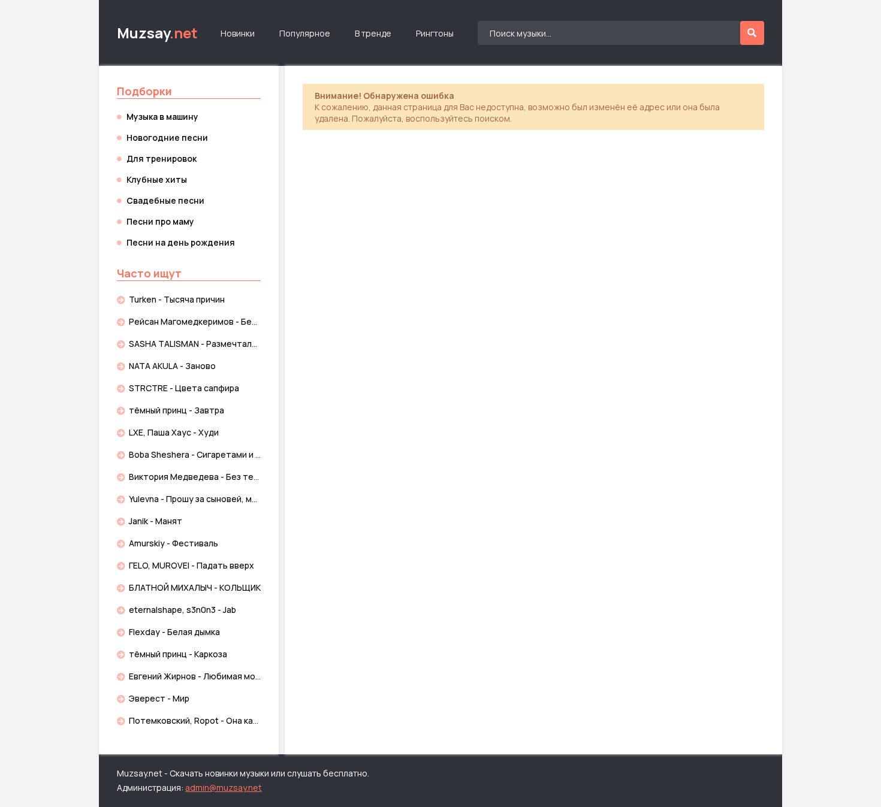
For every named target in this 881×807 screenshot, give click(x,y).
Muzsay (157, 33)
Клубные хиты (156, 179)
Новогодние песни (167, 137)
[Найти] (752, 33)
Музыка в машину (162, 116)
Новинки (238, 33)
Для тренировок (161, 158)
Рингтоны (435, 33)
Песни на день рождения (180, 242)
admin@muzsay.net (223, 787)
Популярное (304, 33)
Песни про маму (160, 221)
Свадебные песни (165, 200)
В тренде (373, 33)
